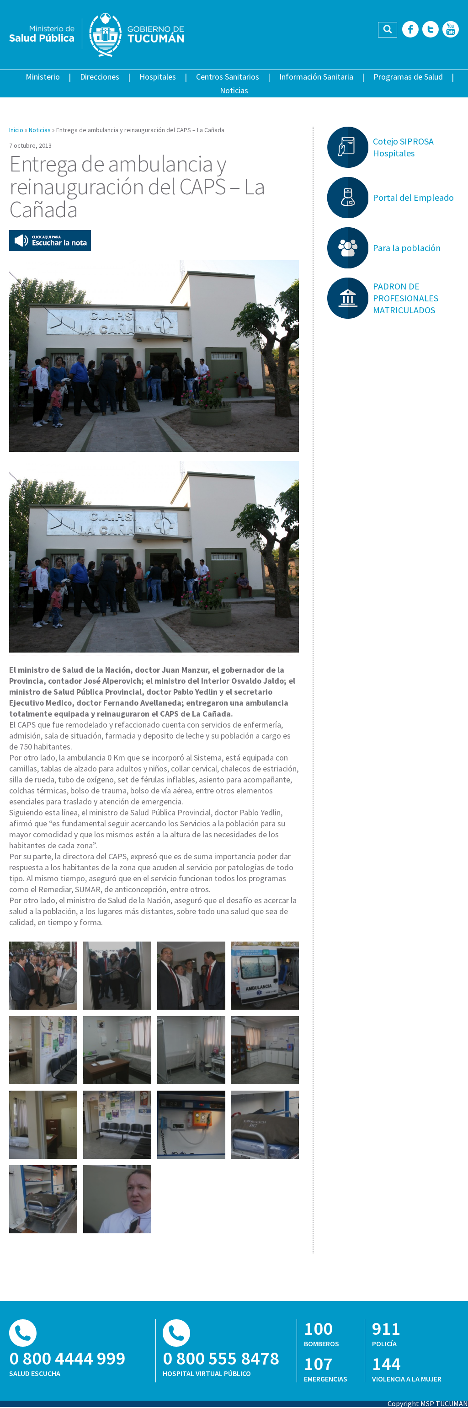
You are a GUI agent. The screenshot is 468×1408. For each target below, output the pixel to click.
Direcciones (99, 76)
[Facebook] (410, 30)
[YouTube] (450, 30)
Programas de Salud (408, 76)
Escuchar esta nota (50, 240)
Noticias (234, 90)
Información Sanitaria (316, 76)
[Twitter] (430, 30)
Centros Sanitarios (227, 76)
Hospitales (157, 76)
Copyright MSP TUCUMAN (428, 1403)
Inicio (16, 130)
